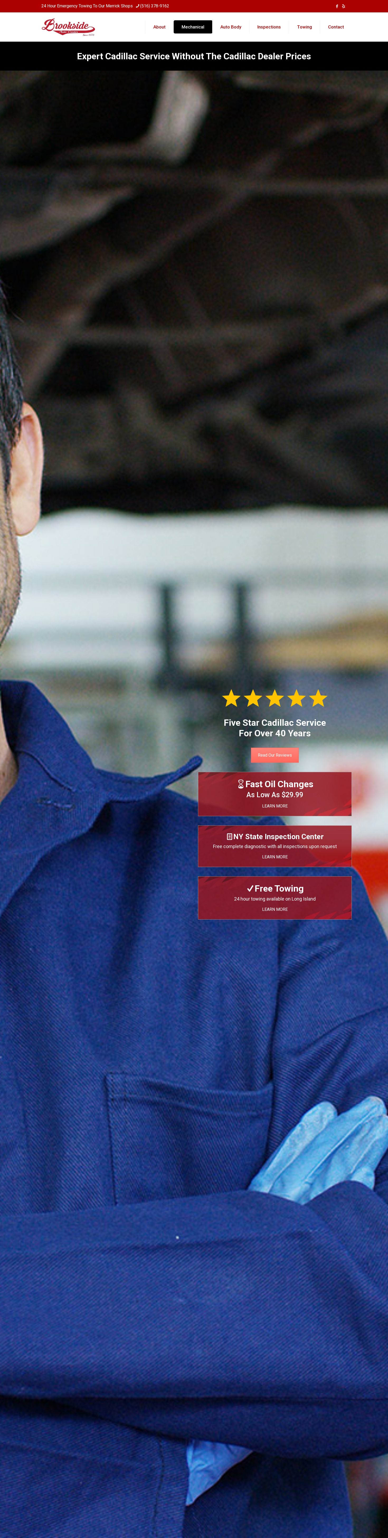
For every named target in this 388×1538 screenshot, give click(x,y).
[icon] (344, 6)
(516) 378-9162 (154, 5)
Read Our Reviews (275, 755)
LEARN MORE (275, 806)
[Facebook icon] (337, 6)
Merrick (113, 5)
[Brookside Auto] (68, 26)
